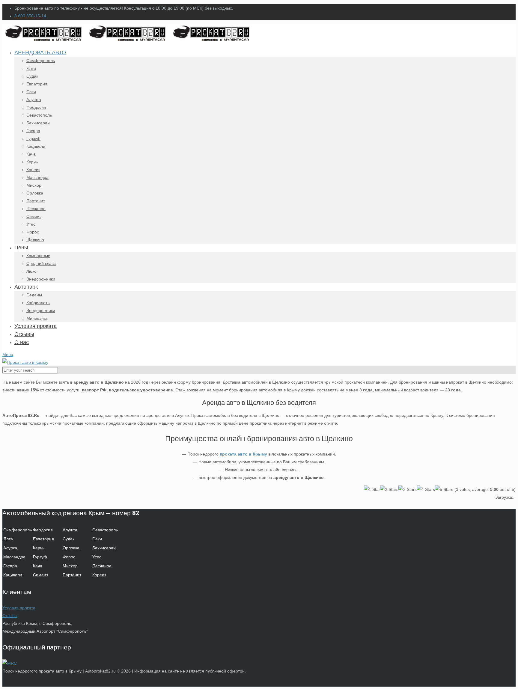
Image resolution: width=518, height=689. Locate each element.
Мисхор (70, 565)
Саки (97, 538)
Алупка (10, 547)
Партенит (72, 574)
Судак (68, 538)
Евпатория (43, 538)
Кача (37, 565)
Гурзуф (40, 556)
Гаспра (10, 565)
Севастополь (105, 529)
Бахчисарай (104, 547)
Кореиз (99, 574)
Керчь (38, 547)
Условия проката (18, 607)
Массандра (14, 556)
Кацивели (12, 574)
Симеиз (40, 574)
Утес (96, 556)
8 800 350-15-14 (30, 15)
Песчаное (102, 565)
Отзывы (9, 615)
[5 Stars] (444, 489)
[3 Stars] (407, 489)
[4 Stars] (426, 489)
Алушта (70, 529)
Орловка (71, 547)
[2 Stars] (389, 489)
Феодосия (43, 529)
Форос (69, 556)
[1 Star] (372, 489)
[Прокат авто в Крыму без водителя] (128, 40)
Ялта (8, 538)
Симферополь (17, 529)
